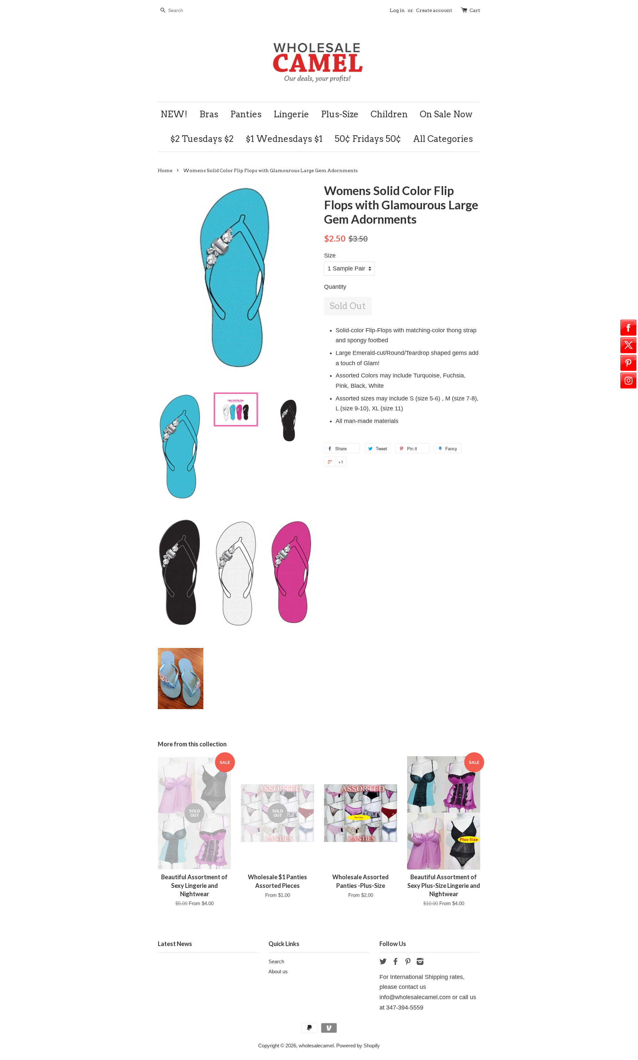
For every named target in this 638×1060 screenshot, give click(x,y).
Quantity (335, 286)
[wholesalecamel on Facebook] (395, 962)
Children (389, 114)
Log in (397, 10)
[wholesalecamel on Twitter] (383, 962)
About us (278, 971)
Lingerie (291, 114)
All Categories (443, 139)
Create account (434, 10)
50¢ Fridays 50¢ (368, 139)
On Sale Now (446, 114)
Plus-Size (340, 114)
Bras (208, 114)
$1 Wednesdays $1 (284, 139)
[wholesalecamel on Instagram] (420, 962)
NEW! (173, 114)
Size (330, 255)
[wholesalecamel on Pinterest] (407, 962)
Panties (246, 114)
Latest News (175, 943)
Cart (475, 10)
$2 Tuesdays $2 (202, 139)
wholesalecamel (316, 1045)
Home (165, 170)
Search (276, 961)
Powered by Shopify (358, 1045)
